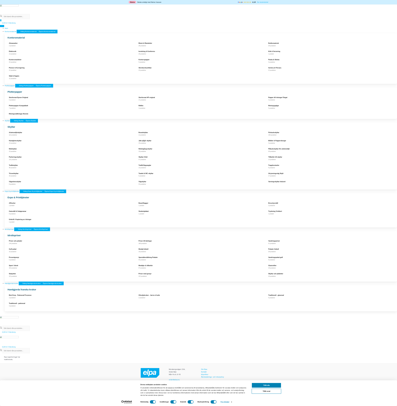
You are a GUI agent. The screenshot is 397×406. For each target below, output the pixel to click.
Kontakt (204, 372)
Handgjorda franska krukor (22, 289)
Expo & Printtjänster (18, 197)
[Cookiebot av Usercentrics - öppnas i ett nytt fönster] (127, 402)
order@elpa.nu (174, 380)
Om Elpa (204, 369)
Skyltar (11, 127)
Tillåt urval (266, 391)
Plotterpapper (15, 92)
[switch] (173, 402)
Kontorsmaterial (16, 37)
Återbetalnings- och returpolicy (212, 377)
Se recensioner (262, 2)
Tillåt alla (266, 385)
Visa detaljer (224, 402)
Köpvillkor (204, 374)
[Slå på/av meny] (2, 26)
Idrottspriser (14, 235)
